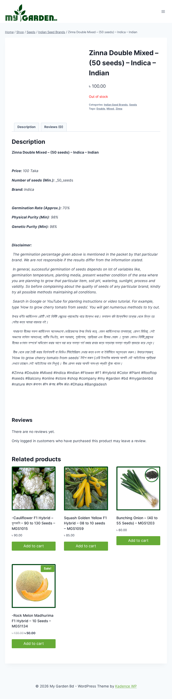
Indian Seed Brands (116, 104)
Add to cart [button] (33, 546)
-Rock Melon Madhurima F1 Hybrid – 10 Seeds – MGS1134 (32, 620)
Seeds (133, 104)
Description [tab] (26, 127)
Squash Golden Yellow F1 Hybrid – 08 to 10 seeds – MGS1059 (85, 523)
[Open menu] (163, 11)
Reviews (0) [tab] (53, 127)
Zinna (119, 108)
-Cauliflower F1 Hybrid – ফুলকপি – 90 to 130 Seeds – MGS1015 (33, 523)
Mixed (110, 108)
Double (100, 108)
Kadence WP (126, 686)
